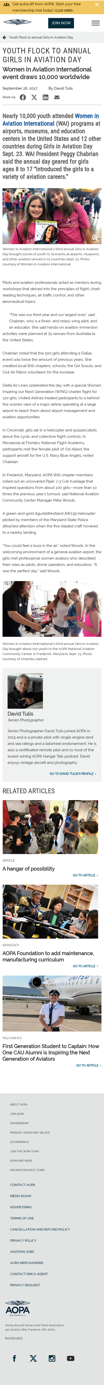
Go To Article (84, 875)
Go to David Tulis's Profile (71, 774)
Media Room (20, 1196)
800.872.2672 (13, 1338)
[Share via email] (57, 97)
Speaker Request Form (27, 1170)
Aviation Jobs (22, 1252)
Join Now (61, 23)
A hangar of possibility (29, 869)
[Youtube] (70, 1359)
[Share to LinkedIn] (45, 97)
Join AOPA (17, 1114)
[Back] (6, 37)
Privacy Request (25, 1285)
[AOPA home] (17, 24)
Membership (19, 1123)
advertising (21, 1207)
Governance (19, 1142)
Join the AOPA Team (24, 1151)
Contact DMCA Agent (29, 1274)
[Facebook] (14, 1359)
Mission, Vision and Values (30, 1132)
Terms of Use (22, 1218)
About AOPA (18, 1104)
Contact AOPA (22, 1185)
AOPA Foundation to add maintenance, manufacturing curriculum (48, 956)
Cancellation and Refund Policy (40, 1229)
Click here (63, 10)
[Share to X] (34, 97)
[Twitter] (33, 1359)
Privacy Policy (23, 1240)
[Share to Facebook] (23, 97)
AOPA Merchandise (26, 1263)
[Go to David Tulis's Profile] (25, 707)
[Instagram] (52, 1359)
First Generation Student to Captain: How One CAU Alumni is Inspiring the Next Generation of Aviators (51, 1052)
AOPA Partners (21, 1160)
